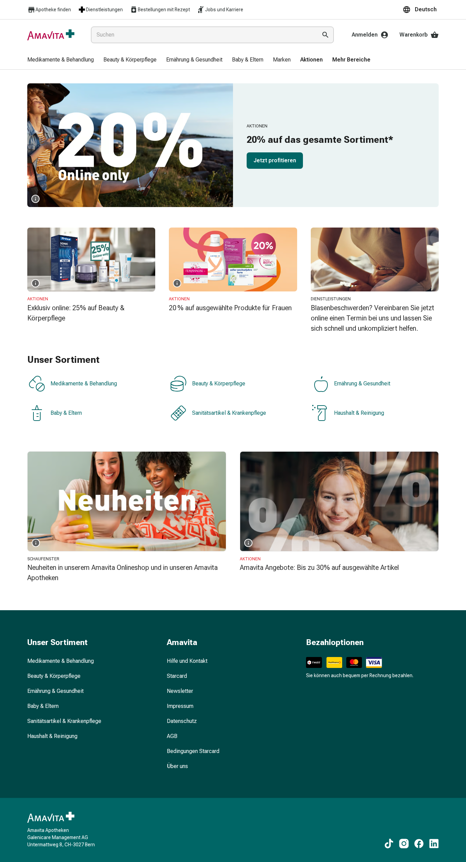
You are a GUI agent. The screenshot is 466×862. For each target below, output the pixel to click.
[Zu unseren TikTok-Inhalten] (389, 843)
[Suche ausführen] (325, 35)
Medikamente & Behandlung (83, 384)
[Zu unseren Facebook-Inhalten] (419, 843)
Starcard (177, 676)
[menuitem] (60, 60)
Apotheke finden (53, 9)
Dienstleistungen (104, 9)
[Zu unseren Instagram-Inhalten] (404, 843)
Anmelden (365, 34)
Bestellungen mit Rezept (164, 9)
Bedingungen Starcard (193, 751)
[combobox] (203, 35)
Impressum (180, 706)
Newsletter (180, 691)
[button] (421, 9)
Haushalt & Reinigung (359, 413)
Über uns (177, 766)
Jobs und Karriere (224, 9)
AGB (172, 736)
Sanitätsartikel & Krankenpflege (229, 413)
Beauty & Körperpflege (218, 384)
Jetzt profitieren (274, 160)
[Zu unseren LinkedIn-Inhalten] (434, 843)
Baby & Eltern (66, 413)
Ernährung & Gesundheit (362, 384)
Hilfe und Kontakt (187, 661)
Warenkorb (413, 34)
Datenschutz (182, 721)
